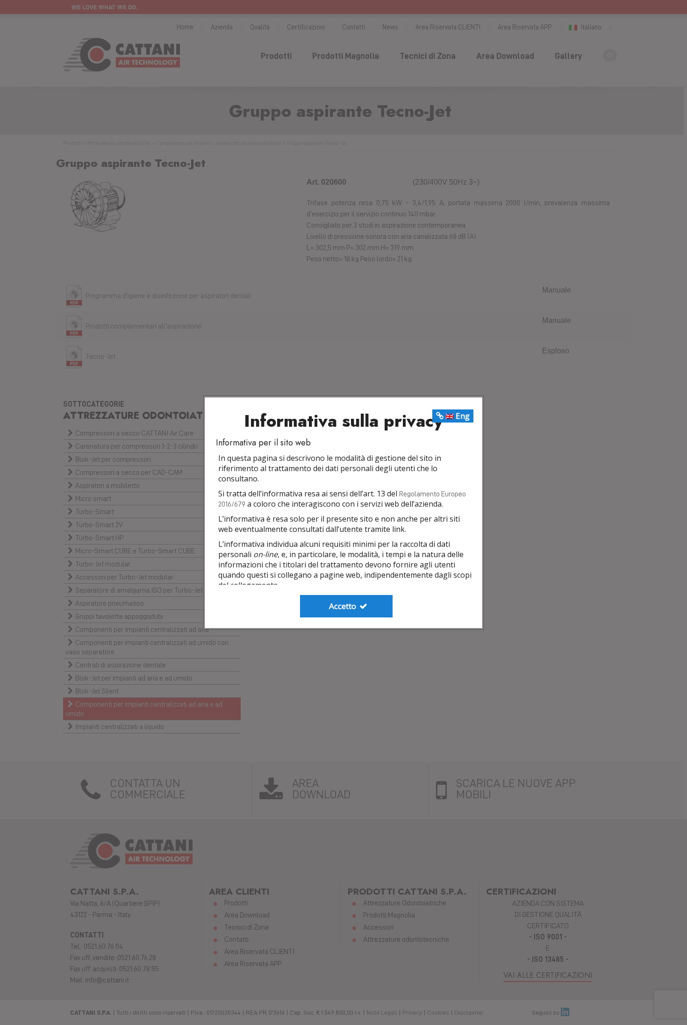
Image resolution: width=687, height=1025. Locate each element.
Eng (462, 415)
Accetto (343, 606)
